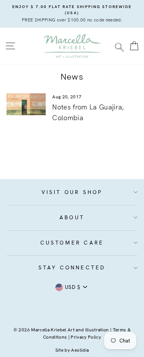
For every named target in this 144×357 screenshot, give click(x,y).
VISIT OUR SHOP (72, 192)
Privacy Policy (86, 337)
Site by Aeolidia (72, 350)
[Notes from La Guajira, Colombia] (26, 104)
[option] (72, 14)
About (72, 217)
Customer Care (72, 242)
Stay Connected (72, 267)
